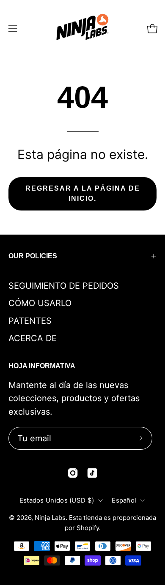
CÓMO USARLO (40, 303)
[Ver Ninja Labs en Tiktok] (92, 473)
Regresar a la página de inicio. (82, 193)
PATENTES (30, 321)
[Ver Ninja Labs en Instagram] (72, 473)
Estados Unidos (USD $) (56, 500)
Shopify (88, 528)
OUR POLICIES (32, 256)
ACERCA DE (32, 338)
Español (124, 500)
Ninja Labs (50, 518)
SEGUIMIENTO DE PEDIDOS (63, 286)
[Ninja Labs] (82, 28)
